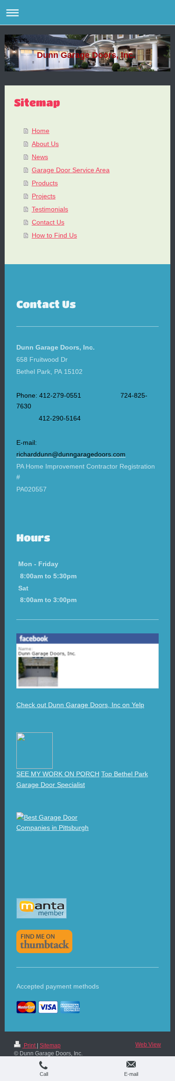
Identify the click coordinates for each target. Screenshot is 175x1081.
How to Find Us (54, 235)
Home (40, 130)
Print (29, 1045)
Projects (44, 196)
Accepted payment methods (57, 986)
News (40, 157)
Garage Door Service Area (71, 170)
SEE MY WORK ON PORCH (57, 774)
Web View (148, 1044)
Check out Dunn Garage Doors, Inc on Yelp (80, 705)
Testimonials (50, 209)
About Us (45, 143)
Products (45, 183)
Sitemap (50, 1045)
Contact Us (48, 222)
